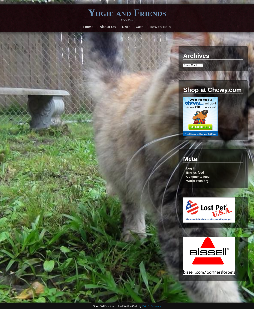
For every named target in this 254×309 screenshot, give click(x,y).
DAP (126, 27)
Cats (140, 27)
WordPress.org (197, 181)
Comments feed (198, 176)
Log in (191, 168)
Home (88, 27)
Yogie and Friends (127, 12)
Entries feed (195, 172)
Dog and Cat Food (207, 134)
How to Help (160, 27)
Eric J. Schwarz (151, 306)
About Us (108, 27)
